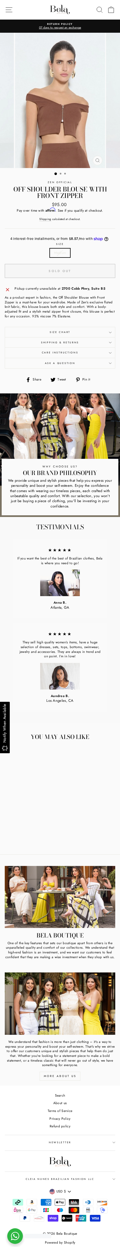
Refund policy (60, 1126)
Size (60, 244)
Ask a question (60, 363)
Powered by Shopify (60, 1242)
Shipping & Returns (60, 342)
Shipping (45, 219)
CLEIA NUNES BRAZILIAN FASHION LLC (60, 1179)
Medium (60, 252)
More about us (60, 1076)
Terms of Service (60, 1110)
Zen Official (60, 182)
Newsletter (60, 1142)
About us (60, 1102)
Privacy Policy (59, 1118)
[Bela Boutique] (60, 897)
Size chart (60, 332)
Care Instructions (60, 352)
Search (60, 1095)
